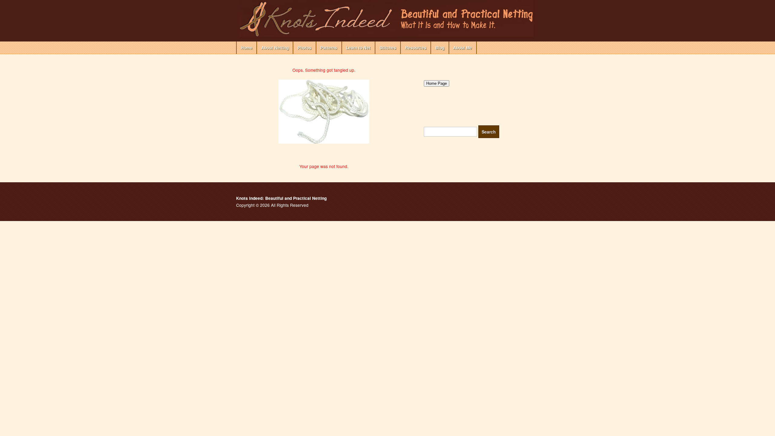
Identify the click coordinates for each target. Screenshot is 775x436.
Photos (305, 48)
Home (246, 48)
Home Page (436, 83)
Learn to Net (358, 48)
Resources (416, 48)
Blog (439, 48)
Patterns (328, 48)
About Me (462, 48)
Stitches (388, 48)
